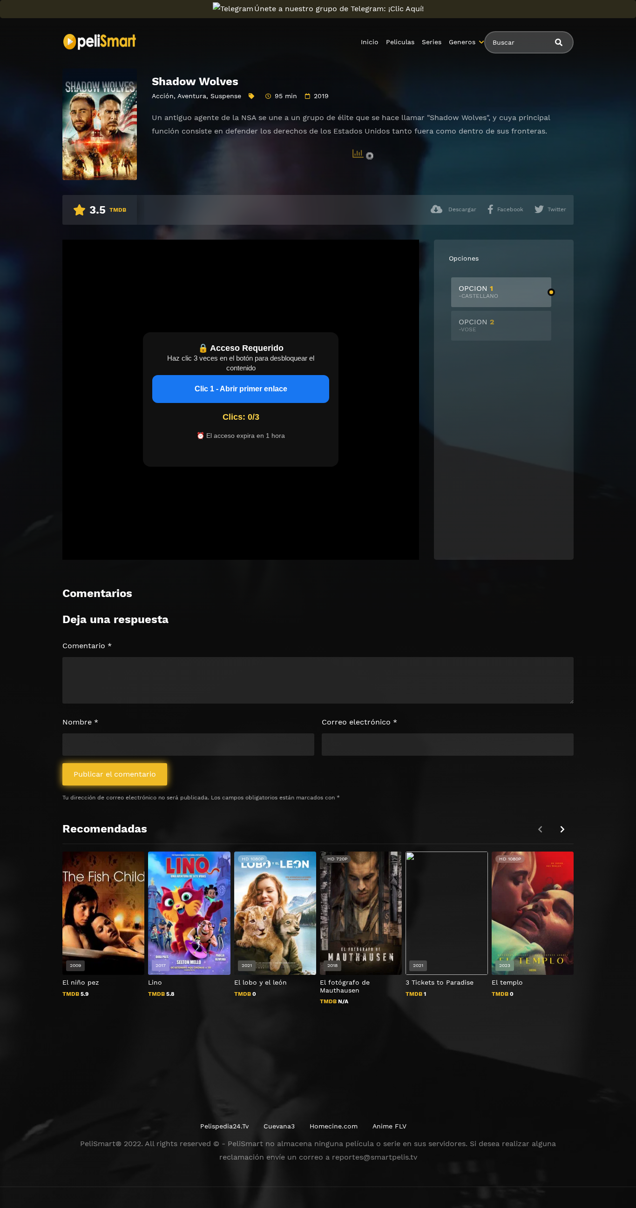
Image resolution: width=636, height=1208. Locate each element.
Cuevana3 (279, 1126)
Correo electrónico (359, 722)
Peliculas (400, 42)
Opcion (478, 291)
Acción (163, 96)
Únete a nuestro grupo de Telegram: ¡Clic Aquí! (339, 8)
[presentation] (562, 829)
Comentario (87, 645)
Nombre (80, 722)
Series (431, 42)
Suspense (225, 96)
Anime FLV (389, 1126)
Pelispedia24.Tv (224, 1126)
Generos (462, 42)
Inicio (370, 42)
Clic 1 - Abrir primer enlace (241, 389)
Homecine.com (334, 1126)
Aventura (191, 96)
